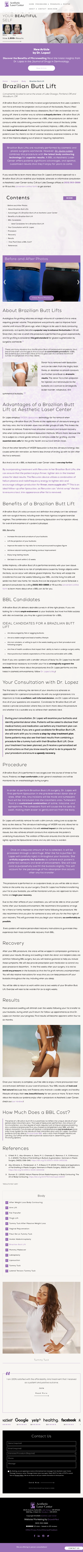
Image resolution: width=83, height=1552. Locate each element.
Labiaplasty (14, 1255)
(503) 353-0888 (72, 183)
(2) (25, 393)
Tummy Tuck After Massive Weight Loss (27, 1223)
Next (78, 282)
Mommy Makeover (17, 1250)
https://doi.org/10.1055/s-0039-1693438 (26, 1170)
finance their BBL (34, 1134)
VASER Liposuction (29, 418)
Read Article (42, 68)
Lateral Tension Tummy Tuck (22, 1271)
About (32, 9)
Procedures (42, 4)
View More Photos (41, 298)
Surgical (14, 81)
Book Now (52, 9)
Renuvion (43, 469)
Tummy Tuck (15, 1266)
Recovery (11, 235)
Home (31, 4)
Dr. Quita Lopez (64, 151)
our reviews (17, 1102)
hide (69, 198)
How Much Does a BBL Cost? (19, 242)
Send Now (34, 1483)
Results (10, 238)
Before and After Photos (16, 206)
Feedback (53, 1530)
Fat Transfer (15, 1213)
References (11, 246)
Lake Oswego (46, 1510)
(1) (23, 341)
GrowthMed (53, 1520)
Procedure (11, 231)
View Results (13, 38)
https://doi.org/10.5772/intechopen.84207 (47, 1177)
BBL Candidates (13, 220)
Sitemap (46, 1530)
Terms (52, 1488)
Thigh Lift (13, 1218)
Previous (5, 282)
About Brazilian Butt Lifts (17, 209)
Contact (42, 9)
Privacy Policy (19, 1475)
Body (24, 81)
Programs (55, 4)
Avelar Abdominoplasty (20, 1239)
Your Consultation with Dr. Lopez (20, 227)
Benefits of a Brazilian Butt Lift (19, 216)
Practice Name (41, 1)
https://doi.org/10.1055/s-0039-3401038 (49, 1161)
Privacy (47, 1488)
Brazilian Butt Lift (17, 1245)
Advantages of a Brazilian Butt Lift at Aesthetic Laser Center (31, 213)
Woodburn (45, 1512)
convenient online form (26, 187)
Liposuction (14, 1260)
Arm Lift (13, 1208)
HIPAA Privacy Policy (33, 1530)
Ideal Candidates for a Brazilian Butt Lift (26, 224)
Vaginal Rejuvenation (19, 1229)
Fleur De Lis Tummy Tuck (20, 1234)
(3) (68, 484)
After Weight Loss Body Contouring (26, 1202)
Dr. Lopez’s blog (48, 672)
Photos (66, 4)
